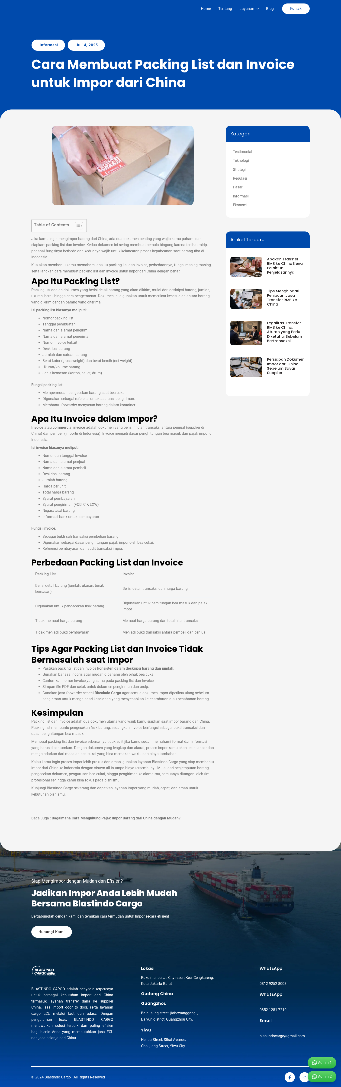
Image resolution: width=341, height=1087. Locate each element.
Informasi (241, 196)
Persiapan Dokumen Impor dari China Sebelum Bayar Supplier (286, 366)
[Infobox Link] (186, 976)
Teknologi (241, 160)
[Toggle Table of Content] (76, 226)
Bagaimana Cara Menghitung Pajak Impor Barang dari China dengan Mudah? (116, 818)
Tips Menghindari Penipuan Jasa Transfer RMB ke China (283, 297)
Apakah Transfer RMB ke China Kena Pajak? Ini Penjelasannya (285, 265)
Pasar (237, 187)
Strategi (239, 169)
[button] (256, 9)
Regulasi (240, 178)
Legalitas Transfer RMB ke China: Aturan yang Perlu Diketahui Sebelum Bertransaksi (284, 332)
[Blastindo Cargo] (43, 8)
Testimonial (242, 152)
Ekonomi (240, 205)
